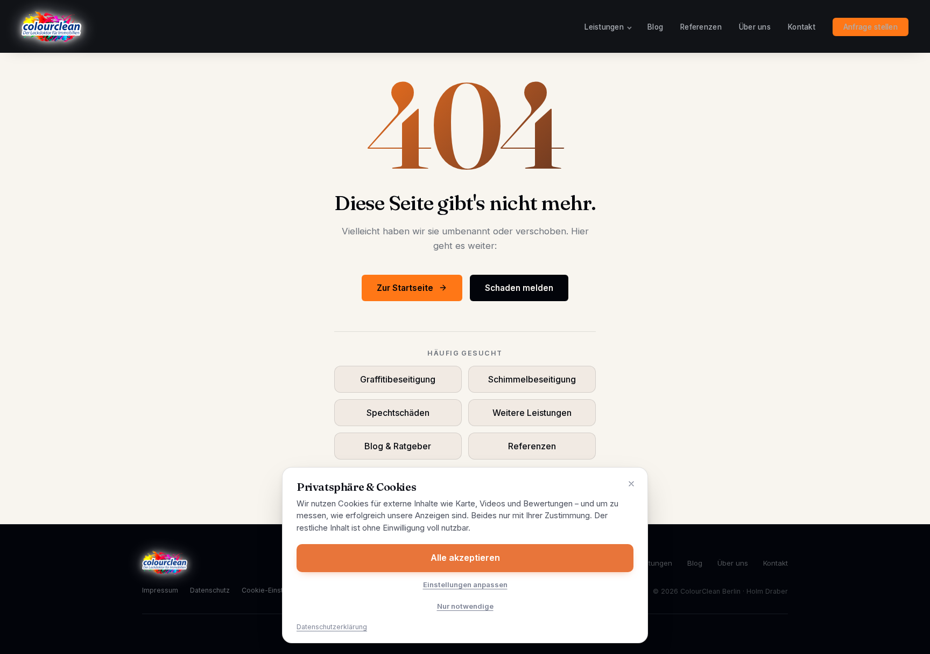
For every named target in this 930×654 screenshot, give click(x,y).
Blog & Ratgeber (397, 446)
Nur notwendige (465, 606)
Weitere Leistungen (532, 412)
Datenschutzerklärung (332, 627)
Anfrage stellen (870, 27)
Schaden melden (519, 288)
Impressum (160, 590)
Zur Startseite (405, 288)
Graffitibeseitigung (397, 379)
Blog (655, 27)
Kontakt (801, 27)
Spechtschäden (398, 412)
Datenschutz (210, 590)
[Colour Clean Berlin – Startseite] (51, 26)
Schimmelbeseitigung (532, 379)
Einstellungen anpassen (465, 584)
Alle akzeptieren (465, 557)
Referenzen (701, 27)
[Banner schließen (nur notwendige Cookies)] (631, 483)
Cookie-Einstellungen (276, 590)
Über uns (755, 27)
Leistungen (604, 27)
